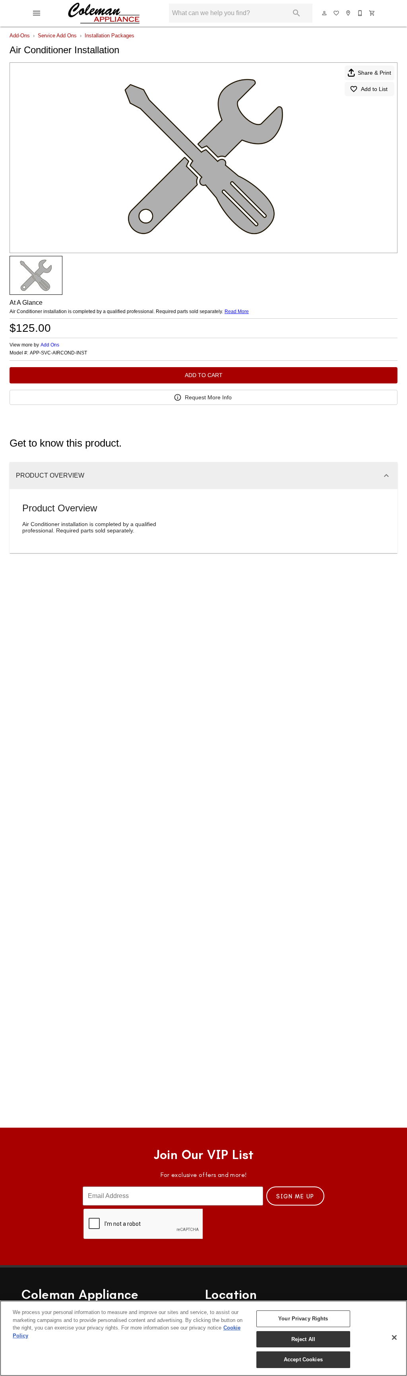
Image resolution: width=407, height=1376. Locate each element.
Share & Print (374, 73)
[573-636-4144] (360, 13)
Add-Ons (20, 36)
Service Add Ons (57, 36)
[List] (336, 13)
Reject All (303, 1339)
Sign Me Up (295, 1196)
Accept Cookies (303, 1359)
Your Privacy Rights (303, 1319)
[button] (36, 13)
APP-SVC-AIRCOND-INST (58, 353)
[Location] (348, 13)
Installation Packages (109, 36)
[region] (203, 1338)
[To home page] (104, 13)
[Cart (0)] (372, 13)
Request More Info (208, 397)
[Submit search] (296, 13)
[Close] (394, 1337)
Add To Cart (204, 375)
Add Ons (50, 345)
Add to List (374, 89)
